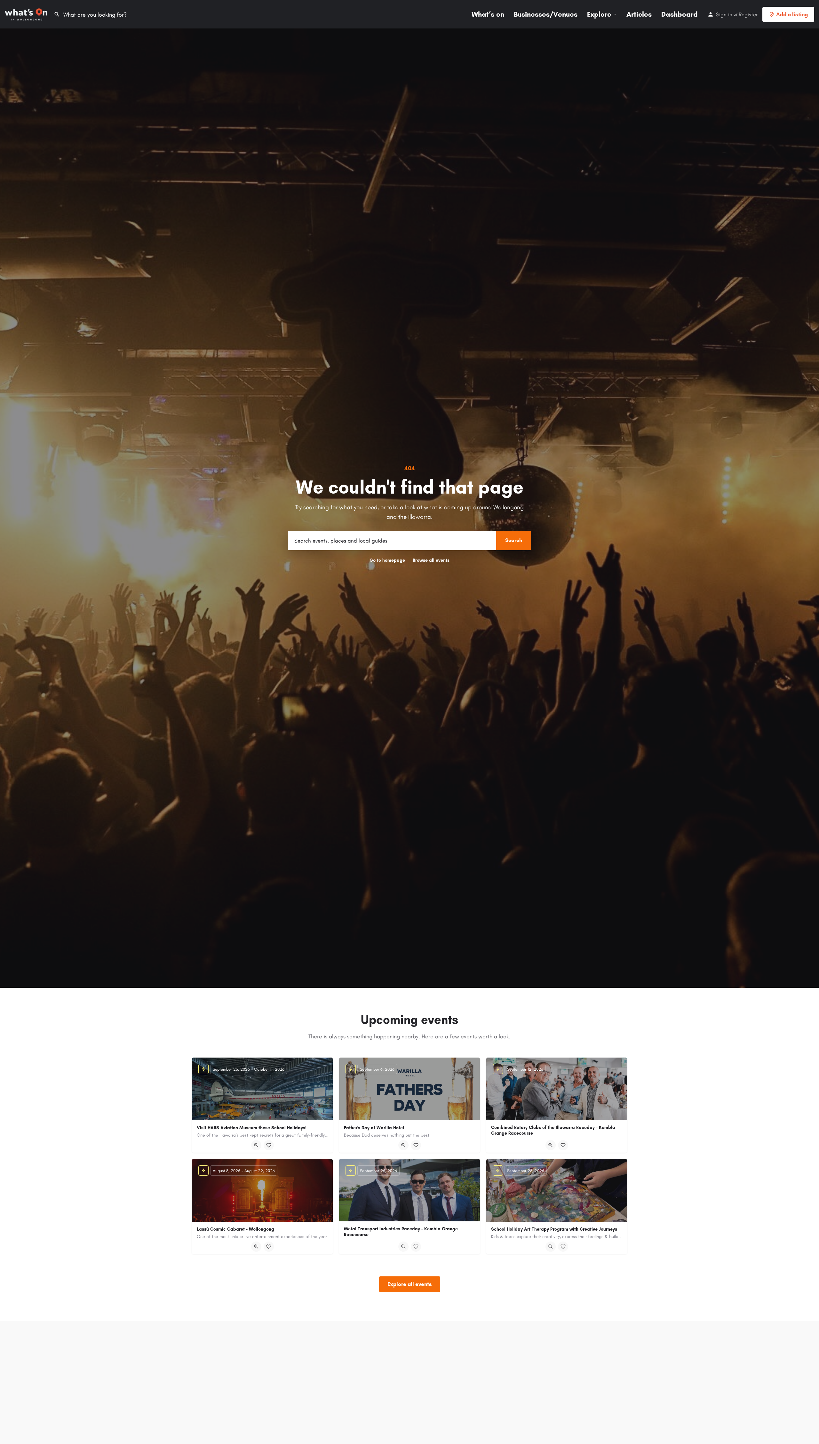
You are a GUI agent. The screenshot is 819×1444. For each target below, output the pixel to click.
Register (748, 14)
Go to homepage (387, 560)
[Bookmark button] (269, 1145)
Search (513, 540)
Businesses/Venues (545, 14)
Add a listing (792, 14)
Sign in (724, 14)
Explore (599, 14)
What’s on (488, 14)
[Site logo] (27, 14)
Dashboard (679, 14)
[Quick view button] (256, 1145)
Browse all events (431, 560)
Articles (639, 14)
